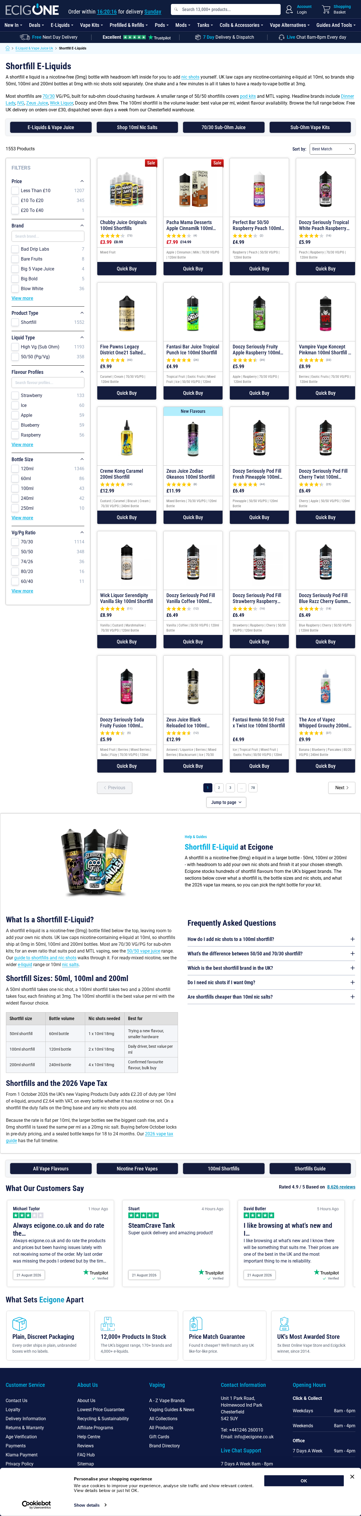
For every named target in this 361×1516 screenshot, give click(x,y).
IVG (20, 103)
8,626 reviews (341, 1187)
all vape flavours (51, 1169)
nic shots (190, 77)
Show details (87, 1505)
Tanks (203, 25)
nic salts (70, 964)
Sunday (152, 11)
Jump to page (223, 802)
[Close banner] (352, 1477)
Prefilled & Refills (127, 25)
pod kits (248, 96)
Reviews (85, 1445)
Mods (181, 25)
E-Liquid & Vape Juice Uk (34, 48)
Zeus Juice (37, 103)
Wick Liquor (61, 103)
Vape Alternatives (288, 25)
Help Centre (88, 1436)
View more (22, 298)
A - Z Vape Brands (167, 1400)
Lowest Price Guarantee (100, 1409)
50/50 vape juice (143, 951)
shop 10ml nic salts (137, 127)
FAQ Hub (86, 1455)
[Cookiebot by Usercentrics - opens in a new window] (36, 1505)
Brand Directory (164, 1445)
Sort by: (299, 149)
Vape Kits (89, 25)
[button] (126, 268)
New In (12, 25)
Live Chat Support (241, 1450)
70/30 (49, 96)
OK (304, 1480)
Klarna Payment (22, 1455)
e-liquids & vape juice (51, 127)
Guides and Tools (334, 25)
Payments (16, 1445)
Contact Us (16, 1400)
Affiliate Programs (95, 1427)
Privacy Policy (20, 1464)
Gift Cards (159, 1436)
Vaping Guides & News (171, 1409)
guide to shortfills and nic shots (45, 957)
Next (339, 787)
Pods (160, 25)
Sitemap (85, 1464)
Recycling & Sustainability (103, 1418)
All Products (161, 1427)
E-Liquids (60, 25)
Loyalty (13, 1409)
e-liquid (25, 964)
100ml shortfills (223, 1169)
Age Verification (21, 1436)
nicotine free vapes (137, 1169)
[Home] (8, 48)
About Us (86, 1400)
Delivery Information (26, 1418)
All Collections (163, 1418)
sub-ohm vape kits (310, 127)
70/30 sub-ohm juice (224, 127)
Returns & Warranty (25, 1427)
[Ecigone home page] (32, 9)
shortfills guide (310, 1169)
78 (253, 788)
